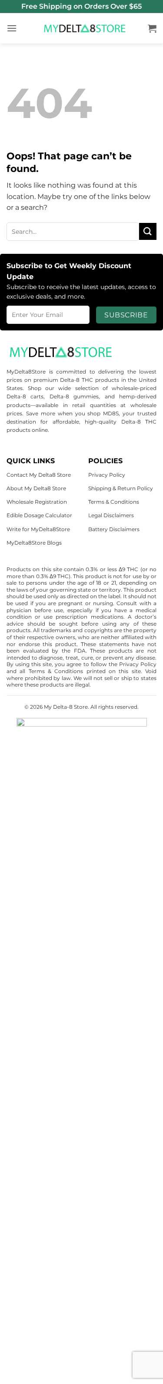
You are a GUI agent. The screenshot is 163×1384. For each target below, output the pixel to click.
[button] (12, 28)
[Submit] (147, 231)
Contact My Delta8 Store (39, 474)
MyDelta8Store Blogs (34, 542)
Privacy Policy (106, 474)
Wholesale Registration (37, 501)
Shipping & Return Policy (120, 488)
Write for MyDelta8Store (38, 529)
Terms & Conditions (113, 501)
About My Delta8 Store (36, 488)
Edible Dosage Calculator (39, 515)
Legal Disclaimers (111, 515)
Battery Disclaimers (114, 529)
